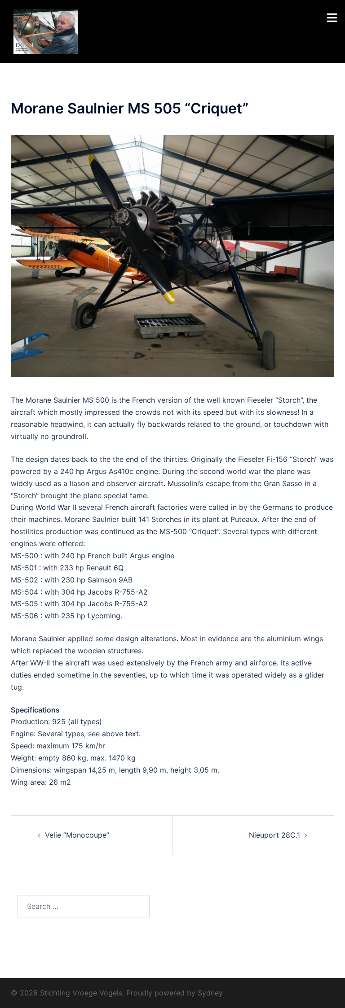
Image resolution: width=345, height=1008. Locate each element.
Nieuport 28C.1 (274, 834)
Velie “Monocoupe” (77, 834)
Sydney (210, 992)
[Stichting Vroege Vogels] (45, 30)
